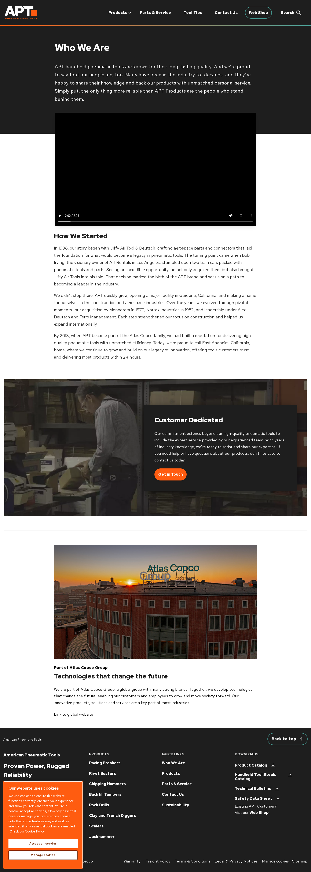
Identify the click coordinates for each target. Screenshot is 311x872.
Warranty (132, 861)
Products (118, 12)
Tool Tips (193, 12)
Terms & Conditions (192, 861)
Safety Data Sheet (253, 798)
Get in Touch (170, 474)
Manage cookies (275, 861)
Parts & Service (155, 12)
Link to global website (73, 714)
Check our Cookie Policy (27, 831)
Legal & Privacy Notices (236, 861)
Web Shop (259, 812)
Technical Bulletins (253, 788)
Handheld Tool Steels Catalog (255, 776)
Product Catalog (251, 765)
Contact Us (226, 12)
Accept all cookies (43, 843)
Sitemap (300, 861)
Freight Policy (158, 861)
